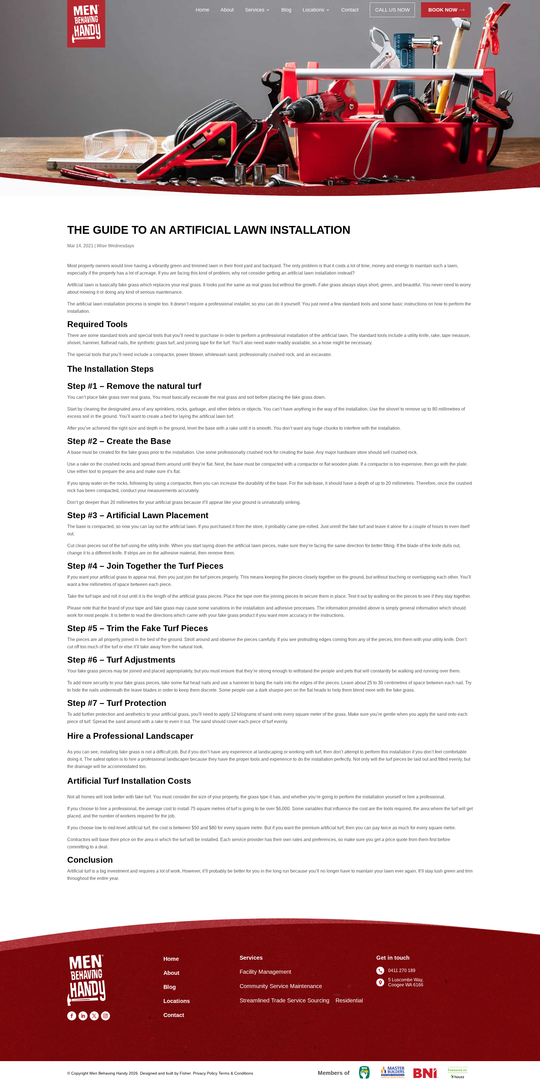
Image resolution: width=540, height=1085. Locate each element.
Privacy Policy (205, 1073)
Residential (349, 1001)
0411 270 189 (401, 970)
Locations (313, 10)
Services (254, 10)
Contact (350, 10)
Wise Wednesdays (115, 245)
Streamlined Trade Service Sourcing (284, 1001)
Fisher (185, 1073)
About (227, 10)
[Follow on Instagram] (105, 1015)
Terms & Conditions (236, 1073)
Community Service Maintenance (281, 986)
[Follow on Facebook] (71, 1015)
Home (202, 10)
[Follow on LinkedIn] (82, 1015)
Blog (286, 10)
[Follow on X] (94, 1015)
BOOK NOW (442, 10)
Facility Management (265, 972)
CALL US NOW (392, 10)
